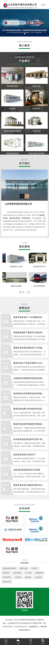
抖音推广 (34, 568)
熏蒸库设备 (24, 568)
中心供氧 (28, 573)
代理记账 (18, 577)
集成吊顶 (38, 577)
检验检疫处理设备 (9, 568)
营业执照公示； (35, 626)
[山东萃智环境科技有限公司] (20, 5)
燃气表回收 (7, 582)
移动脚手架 (7, 577)
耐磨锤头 (28, 577)
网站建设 (6, 573)
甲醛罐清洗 (39, 573)
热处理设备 (17, 573)
